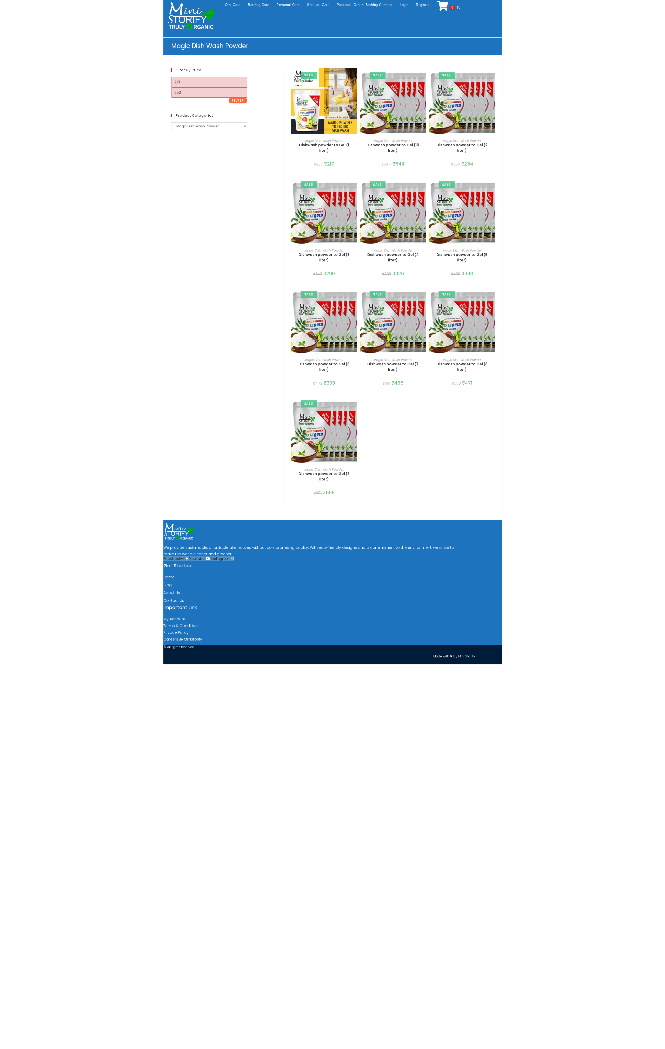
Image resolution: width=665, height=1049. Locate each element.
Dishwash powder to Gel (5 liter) (462, 257)
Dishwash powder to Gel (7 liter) (392, 366)
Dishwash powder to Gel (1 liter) (324, 147)
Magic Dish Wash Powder (323, 140)
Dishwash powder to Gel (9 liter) (324, 476)
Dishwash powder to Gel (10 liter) (393, 147)
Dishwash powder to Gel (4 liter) (393, 257)
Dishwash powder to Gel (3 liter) (324, 257)
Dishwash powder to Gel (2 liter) (462, 147)
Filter (238, 100)
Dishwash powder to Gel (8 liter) (462, 366)
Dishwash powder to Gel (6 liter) (324, 366)
